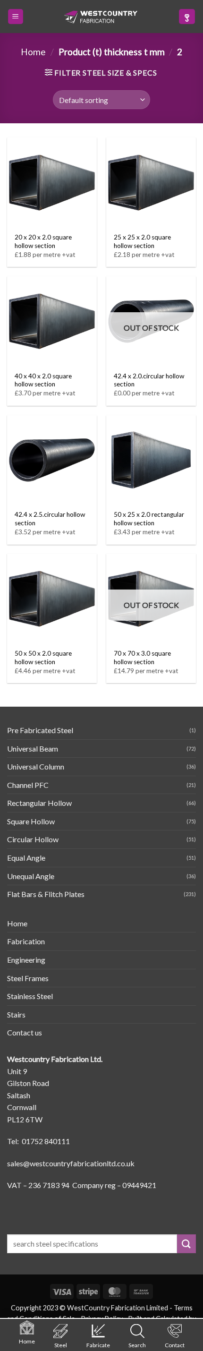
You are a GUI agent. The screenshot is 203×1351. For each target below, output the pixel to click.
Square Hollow (31, 821)
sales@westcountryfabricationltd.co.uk (71, 1163)
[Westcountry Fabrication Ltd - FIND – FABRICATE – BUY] (101, 17)
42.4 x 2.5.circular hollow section (50, 519)
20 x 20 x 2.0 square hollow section (43, 241)
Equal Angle (26, 857)
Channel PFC (28, 784)
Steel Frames (28, 978)
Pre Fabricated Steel (40, 730)
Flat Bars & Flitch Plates (46, 893)
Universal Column (35, 766)
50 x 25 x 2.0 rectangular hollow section (149, 519)
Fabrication (26, 941)
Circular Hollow (33, 839)
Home (33, 51)
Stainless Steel (30, 996)
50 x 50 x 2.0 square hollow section (43, 658)
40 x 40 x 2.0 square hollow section (43, 380)
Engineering (26, 959)
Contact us (24, 1032)
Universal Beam (32, 748)
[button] (15, 17)
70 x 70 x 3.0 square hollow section (142, 658)
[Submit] (186, 1243)
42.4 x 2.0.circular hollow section (149, 380)
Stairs (16, 1014)
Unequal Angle (30, 876)
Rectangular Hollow (39, 802)
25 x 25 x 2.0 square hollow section (142, 241)
